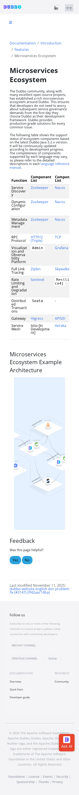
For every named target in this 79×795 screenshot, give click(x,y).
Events (48, 777)
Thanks (43, 782)
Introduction (51, 43)
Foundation (16, 777)
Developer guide (20, 697)
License (34, 777)
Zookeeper (39, 187)
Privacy (57, 782)
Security (62, 777)
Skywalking (64, 269)
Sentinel (37, 279)
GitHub (52, 658)
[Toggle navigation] (56, 8)
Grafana (61, 247)
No (27, 560)
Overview (15, 681)
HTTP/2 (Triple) (37, 239)
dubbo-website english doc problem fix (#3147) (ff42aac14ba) (39, 590)
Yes (15, 560)
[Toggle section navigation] (10, 22)
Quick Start (16, 689)
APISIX (60, 318)
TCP (58, 237)
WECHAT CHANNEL (24, 645)
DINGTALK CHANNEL (25, 658)
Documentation (23, 43)
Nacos (60, 187)
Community (62, 681)
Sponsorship (25, 782)
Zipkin (36, 269)
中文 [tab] (69, 8)
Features (21, 49)
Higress (37, 318)
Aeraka (60, 325)
